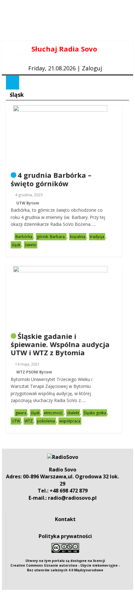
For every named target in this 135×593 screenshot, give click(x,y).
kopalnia (77, 236)
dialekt (73, 413)
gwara (20, 413)
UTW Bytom (27, 203)
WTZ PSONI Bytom (34, 372)
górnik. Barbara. (51, 236)
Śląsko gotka (95, 413)
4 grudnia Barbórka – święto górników (51, 179)
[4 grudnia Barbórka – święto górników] (60, 109)
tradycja (97, 236)
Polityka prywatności (65, 536)
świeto (30, 245)
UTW (16, 421)
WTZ (28, 421)
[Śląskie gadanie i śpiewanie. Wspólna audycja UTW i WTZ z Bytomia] (60, 269)
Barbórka (23, 236)
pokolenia (46, 421)
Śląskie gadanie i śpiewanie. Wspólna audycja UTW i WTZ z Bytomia (60, 344)
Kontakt (65, 519)
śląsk (16, 245)
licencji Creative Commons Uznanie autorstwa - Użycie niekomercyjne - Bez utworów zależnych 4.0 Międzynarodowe (65, 565)
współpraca (69, 421)
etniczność (53, 413)
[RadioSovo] (62, 457)
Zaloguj (92, 68)
